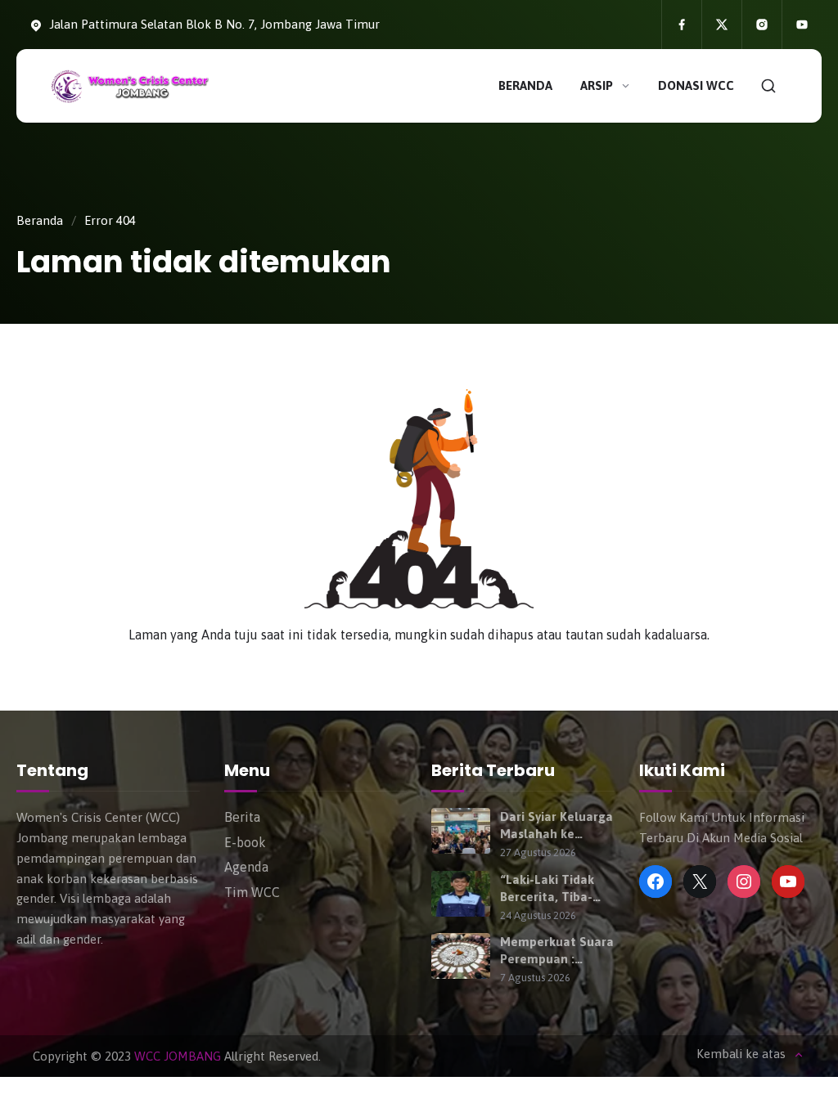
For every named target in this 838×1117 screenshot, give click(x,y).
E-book (245, 842)
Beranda (525, 85)
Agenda (246, 866)
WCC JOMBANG (177, 1056)
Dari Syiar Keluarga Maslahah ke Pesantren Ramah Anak (556, 826)
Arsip (596, 85)
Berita (242, 817)
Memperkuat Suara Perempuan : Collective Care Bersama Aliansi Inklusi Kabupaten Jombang (557, 951)
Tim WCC (252, 892)
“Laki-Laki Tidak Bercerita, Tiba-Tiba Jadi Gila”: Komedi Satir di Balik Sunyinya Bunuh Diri (547, 889)
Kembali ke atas (741, 1054)
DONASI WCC (696, 85)
